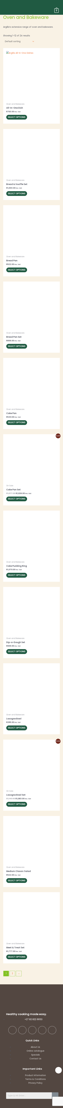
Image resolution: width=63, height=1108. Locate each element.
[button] (57, 4)
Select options (16, 117)
